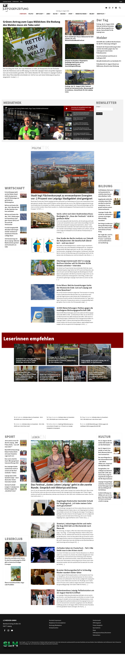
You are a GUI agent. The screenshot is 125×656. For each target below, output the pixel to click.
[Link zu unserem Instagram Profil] (109, 7)
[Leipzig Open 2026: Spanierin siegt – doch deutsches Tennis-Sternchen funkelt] (23, 479)
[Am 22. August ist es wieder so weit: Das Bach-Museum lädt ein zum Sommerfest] (116, 451)
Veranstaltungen (81, 14)
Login (120, 1)
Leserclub (13, 539)
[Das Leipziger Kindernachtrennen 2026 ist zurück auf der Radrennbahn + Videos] (23, 470)
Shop (21, 1)
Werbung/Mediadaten (55, 625)
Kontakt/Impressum (55, 620)
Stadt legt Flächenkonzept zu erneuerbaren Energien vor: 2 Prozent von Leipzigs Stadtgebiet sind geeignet (60, 426)
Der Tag (102, 20)
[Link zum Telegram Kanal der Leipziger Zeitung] (116, 7)
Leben (48, 14)
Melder (91, 14)
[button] (33, 14)
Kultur (55, 14)
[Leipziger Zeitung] (15, 8)
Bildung (62, 14)
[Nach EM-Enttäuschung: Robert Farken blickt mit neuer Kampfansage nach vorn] (23, 453)
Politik (30, 14)
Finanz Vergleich (97, 625)
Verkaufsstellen (53, 628)
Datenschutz (96, 635)
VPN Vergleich (97, 623)
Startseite (23, 14)
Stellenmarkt (15, 1)
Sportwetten (96, 628)
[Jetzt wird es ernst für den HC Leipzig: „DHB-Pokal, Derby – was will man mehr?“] (23, 444)
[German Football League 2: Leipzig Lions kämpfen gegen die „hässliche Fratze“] (23, 488)
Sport (70, 14)
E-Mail (98, 106)
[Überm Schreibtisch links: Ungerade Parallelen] (16, 573)
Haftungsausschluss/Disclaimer (102, 632)
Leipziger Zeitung (7, 1)
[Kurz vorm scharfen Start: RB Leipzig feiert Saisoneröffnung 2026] (23, 461)
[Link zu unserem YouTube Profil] (106, 7)
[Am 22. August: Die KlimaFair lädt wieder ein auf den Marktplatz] (116, 443)
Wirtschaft (39, 14)
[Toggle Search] (120, 8)
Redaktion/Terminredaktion (57, 623)
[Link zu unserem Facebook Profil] (112, 7)
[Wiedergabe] (33, 123)
